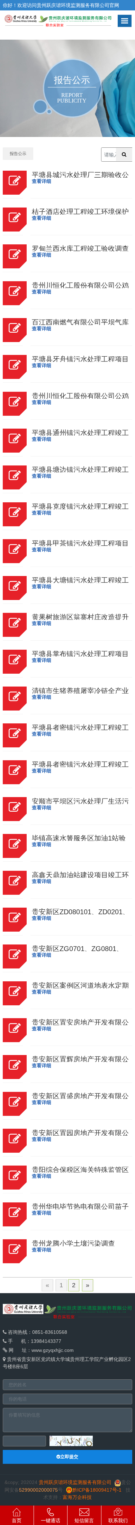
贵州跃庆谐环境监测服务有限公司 (73, 5)
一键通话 (50, 1520)
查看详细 (41, 181)
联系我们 (118, 1520)
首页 (16, 1520)
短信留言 (84, 1520)
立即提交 (69, 1456)
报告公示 (18, 153)
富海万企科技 (77, 1497)
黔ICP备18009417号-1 (97, 1490)
